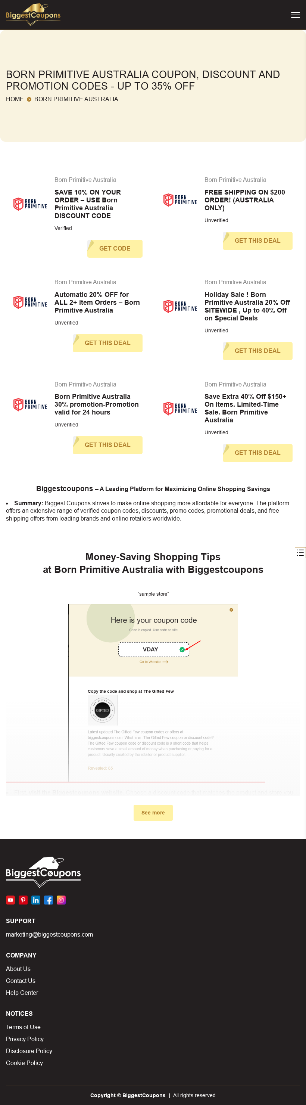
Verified (63, 228)
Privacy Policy (25, 1039)
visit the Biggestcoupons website (76, 792)
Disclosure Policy (29, 1051)
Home (15, 99)
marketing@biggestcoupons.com (49, 934)
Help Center (22, 993)
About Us (18, 969)
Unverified (216, 220)
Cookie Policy (24, 1063)
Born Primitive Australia (85, 180)
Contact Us (20, 981)
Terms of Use (23, 1027)
